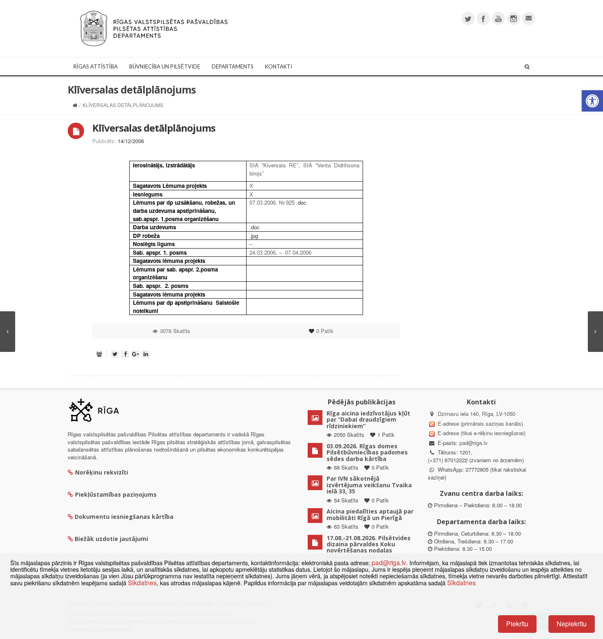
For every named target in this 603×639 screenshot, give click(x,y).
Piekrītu (517, 623)
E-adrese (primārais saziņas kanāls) (480, 423)
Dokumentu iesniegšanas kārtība (124, 516)
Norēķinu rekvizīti (101, 472)
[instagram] (513, 18)
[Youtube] (498, 18)
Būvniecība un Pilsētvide (164, 66)
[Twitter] (468, 18)
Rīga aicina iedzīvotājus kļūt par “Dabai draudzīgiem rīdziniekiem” (368, 419)
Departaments (233, 66)
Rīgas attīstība (95, 66)
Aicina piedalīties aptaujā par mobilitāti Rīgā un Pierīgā (370, 514)
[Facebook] (483, 18)
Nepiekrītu (572, 623)
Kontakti (278, 66)
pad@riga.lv (473, 443)
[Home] (75, 104)
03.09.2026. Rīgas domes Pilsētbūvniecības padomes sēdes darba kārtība (367, 452)
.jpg (253, 236)
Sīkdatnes (142, 582)
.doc (301, 202)
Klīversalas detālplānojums (153, 128)
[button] (592, 101)
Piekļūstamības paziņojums (116, 494)
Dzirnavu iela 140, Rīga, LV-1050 (476, 414)
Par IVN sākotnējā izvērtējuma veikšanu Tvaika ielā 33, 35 (369, 485)
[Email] (528, 18)
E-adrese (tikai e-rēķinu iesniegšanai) (480, 433)
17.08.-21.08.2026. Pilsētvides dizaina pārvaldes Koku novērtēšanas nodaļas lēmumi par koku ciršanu (369, 547)
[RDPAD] (154, 28)
